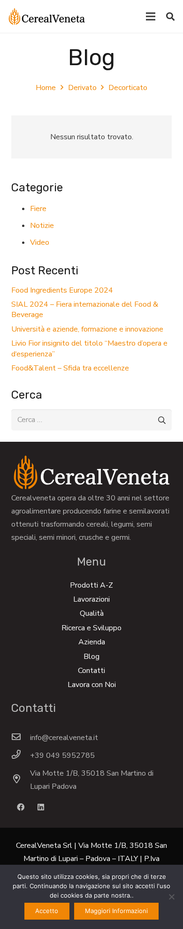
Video (39, 242)
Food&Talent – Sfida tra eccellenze (70, 368)
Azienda (91, 642)
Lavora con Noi (92, 685)
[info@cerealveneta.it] (20, 737)
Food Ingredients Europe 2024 (62, 290)
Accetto (46, 910)
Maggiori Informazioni (116, 910)
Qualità (92, 613)
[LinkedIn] (40, 807)
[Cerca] (170, 16)
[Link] (47, 16)
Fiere (38, 209)
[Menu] (150, 16)
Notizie (42, 225)
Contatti (91, 670)
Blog (91, 656)
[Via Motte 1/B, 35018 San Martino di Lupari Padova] (20, 779)
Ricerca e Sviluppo (91, 628)
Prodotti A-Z (91, 585)
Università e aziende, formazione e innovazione (87, 329)
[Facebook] (20, 807)
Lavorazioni (91, 599)
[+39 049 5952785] (20, 755)
